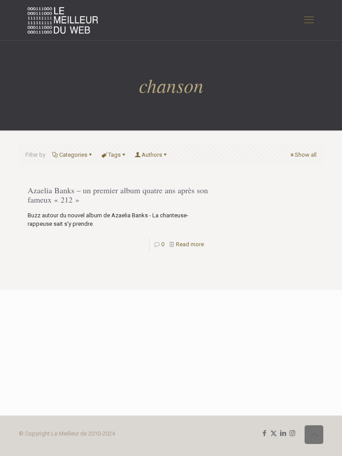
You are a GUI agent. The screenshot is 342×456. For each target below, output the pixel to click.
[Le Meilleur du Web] (63, 20)
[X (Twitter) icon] (273, 433)
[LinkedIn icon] (283, 433)
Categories (73, 154)
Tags (114, 154)
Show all (306, 154)
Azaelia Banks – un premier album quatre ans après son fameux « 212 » (118, 195)
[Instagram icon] (292, 433)
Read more (190, 244)
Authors (152, 154)
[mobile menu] (309, 20)
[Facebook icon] (264, 433)
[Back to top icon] (314, 434)
